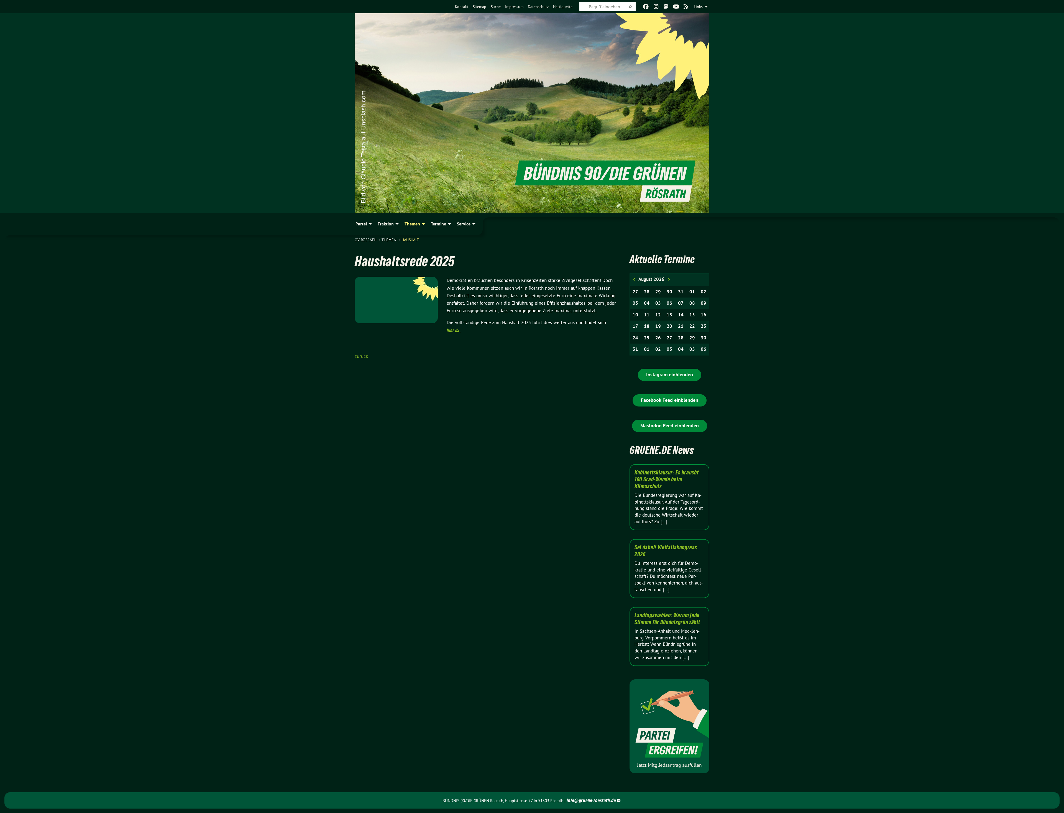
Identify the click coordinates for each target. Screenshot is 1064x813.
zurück (361, 356)
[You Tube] (675, 6)
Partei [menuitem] (361, 224)
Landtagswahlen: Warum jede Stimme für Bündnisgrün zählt (667, 619)
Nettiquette (562, 6)
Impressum (514, 6)
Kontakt (461, 6)
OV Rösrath (366, 239)
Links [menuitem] (698, 6)
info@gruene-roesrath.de (591, 800)
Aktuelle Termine (662, 259)
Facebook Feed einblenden (669, 400)
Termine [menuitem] (438, 224)
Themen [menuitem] (412, 224)
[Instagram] (656, 6)
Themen (389, 239)
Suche (496, 6)
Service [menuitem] (463, 224)
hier (450, 330)
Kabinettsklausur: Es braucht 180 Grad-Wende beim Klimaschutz (667, 479)
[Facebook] (646, 6)
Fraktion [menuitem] (386, 224)
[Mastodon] (666, 6)
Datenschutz (538, 6)
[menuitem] (461, 6)
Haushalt (410, 239)
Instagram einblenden (669, 374)
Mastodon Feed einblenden (669, 425)
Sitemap (479, 6)
